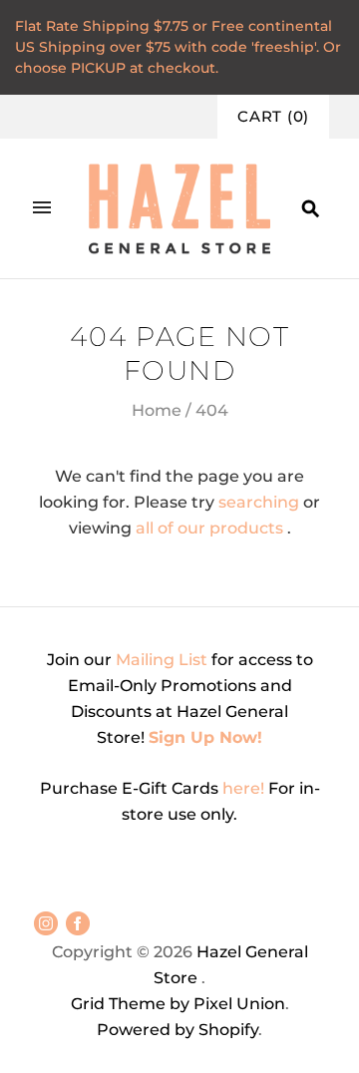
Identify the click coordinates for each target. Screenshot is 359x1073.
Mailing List (161, 659)
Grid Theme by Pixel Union (178, 1003)
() (273, 117)
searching (258, 502)
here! (245, 788)
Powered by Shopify (177, 1029)
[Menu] (42, 208)
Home (156, 410)
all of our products (209, 528)
